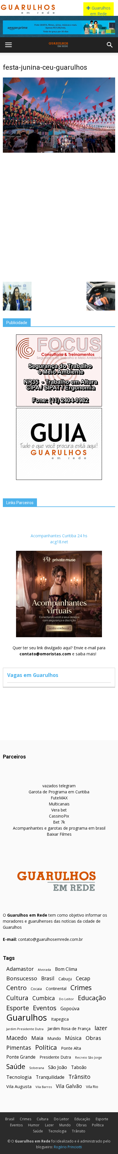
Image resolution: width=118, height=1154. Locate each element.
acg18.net (59, 541)
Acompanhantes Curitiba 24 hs (59, 535)
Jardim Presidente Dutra (25, 1029)
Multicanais (59, 804)
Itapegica (60, 1019)
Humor (34, 1125)
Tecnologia (19, 1077)
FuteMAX (59, 798)
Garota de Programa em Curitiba (59, 791)
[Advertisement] (59, 216)
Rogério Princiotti (68, 1146)
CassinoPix (59, 816)
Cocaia (36, 988)
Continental (56, 988)
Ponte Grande (21, 1057)
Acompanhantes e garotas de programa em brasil (59, 828)
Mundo (54, 1038)
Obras (93, 1038)
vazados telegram (59, 785)
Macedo (16, 1038)
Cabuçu (65, 978)
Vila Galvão (69, 1086)
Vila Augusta (19, 1086)
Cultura (17, 998)
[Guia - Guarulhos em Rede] (59, 478)
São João (57, 1067)
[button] (110, 45)
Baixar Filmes (59, 834)
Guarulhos (26, 1018)
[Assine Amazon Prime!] (59, 27)
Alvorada (44, 969)
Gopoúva (69, 1009)
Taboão (78, 1067)
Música (73, 1038)
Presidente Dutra (55, 1057)
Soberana (36, 1068)
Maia (37, 1038)
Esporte (17, 1008)
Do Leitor (66, 999)
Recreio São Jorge (88, 1057)
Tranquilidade (50, 1077)
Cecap (83, 978)
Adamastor (20, 969)
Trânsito (79, 1077)
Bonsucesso (21, 978)
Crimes (81, 988)
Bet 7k (59, 822)
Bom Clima (66, 969)
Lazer (49, 1125)
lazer (101, 1028)
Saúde (15, 1067)
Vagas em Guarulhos (32, 674)
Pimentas (18, 1048)
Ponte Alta (71, 1048)
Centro (16, 988)
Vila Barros (44, 1087)
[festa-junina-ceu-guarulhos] (59, 151)
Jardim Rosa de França (69, 1028)
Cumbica (43, 998)
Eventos (44, 1008)
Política (46, 1047)
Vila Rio (92, 1086)
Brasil (47, 978)
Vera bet (59, 810)
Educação (92, 998)
